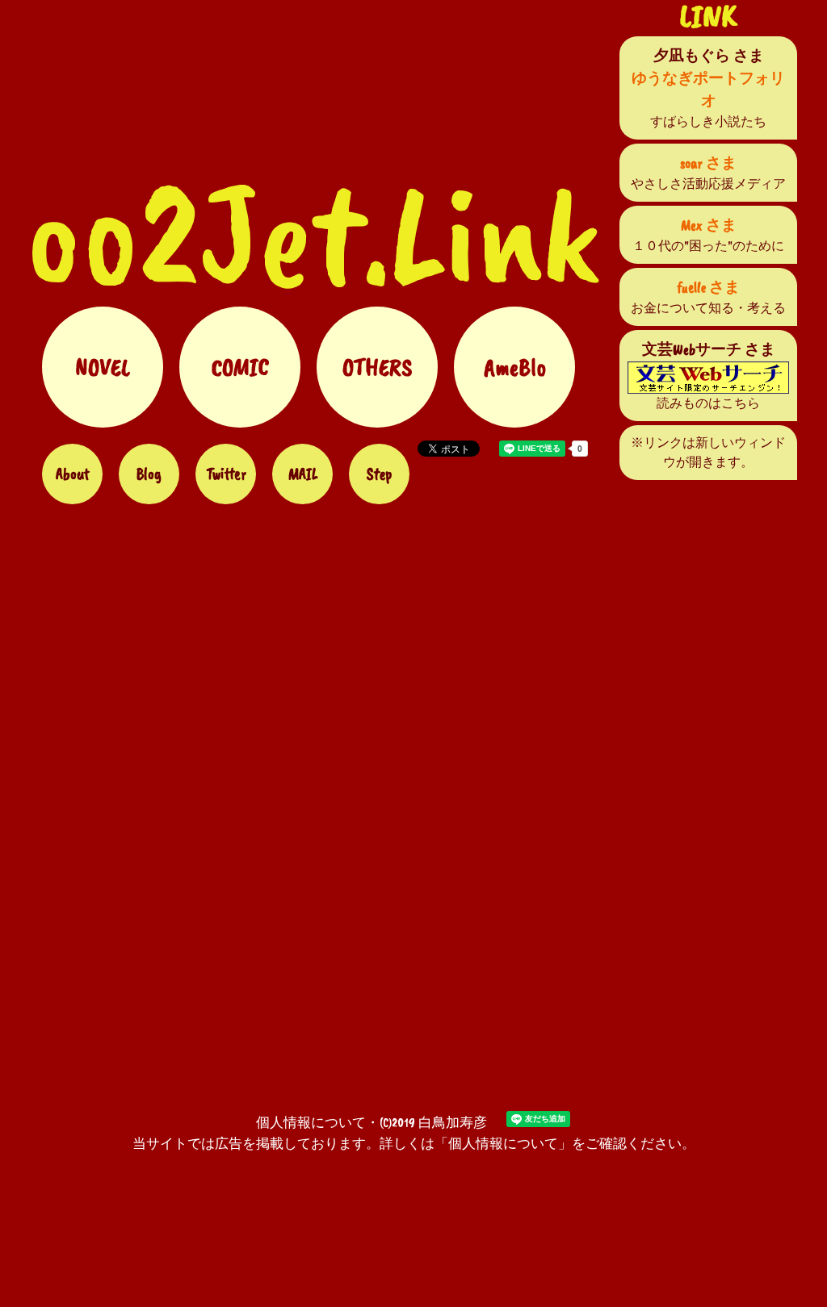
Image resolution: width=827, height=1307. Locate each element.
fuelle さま (709, 287)
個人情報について (311, 1122)
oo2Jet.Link (313, 234)
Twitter (226, 474)
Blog (149, 474)
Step (379, 474)
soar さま (708, 163)
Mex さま (709, 225)
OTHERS (377, 367)
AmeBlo (515, 367)
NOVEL (102, 367)
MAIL (302, 474)
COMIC (240, 367)
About (73, 474)
